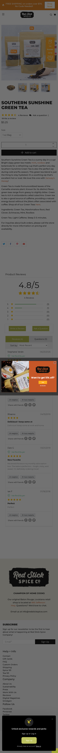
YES (43, 382)
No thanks (43, 385)
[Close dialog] (55, 362)
